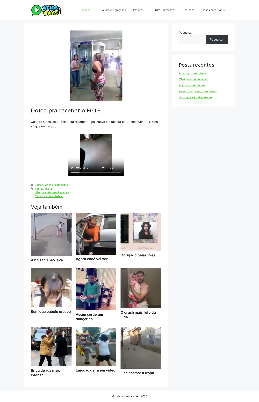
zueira (48, 188)
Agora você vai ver (192, 85)
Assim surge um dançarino (89, 316)
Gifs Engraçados (165, 10)
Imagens (138, 10)
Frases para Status (213, 10)
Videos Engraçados (56, 184)
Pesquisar (186, 32)
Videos (86, 10)
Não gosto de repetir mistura (52, 192)
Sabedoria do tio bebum (49, 196)
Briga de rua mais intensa (45, 372)
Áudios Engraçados (114, 10)
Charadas (188, 10)
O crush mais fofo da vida (138, 314)
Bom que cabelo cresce (195, 97)
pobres (39, 188)
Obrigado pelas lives (193, 79)
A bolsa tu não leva (192, 73)
